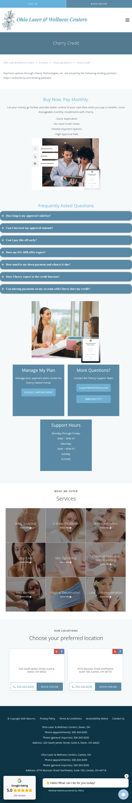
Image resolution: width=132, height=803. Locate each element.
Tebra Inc (30, 718)
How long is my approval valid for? (28, 215)
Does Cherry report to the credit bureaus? (33, 276)
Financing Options (62, 62)
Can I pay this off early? (21, 240)
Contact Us (118, 718)
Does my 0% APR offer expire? (26, 252)
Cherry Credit (83, 62)
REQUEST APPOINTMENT (38, 392)
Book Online (49, 686)
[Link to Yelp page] (56, 651)
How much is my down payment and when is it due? (38, 264)
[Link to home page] (61, 20)
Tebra (81, 790)
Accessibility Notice (97, 718)
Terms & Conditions (70, 718)
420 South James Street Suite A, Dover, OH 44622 (37, 670)
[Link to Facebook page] (61, 651)
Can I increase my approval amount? (29, 228)
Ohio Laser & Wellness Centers (19, 62)
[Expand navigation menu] (127, 20)
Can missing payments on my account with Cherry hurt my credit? (48, 288)
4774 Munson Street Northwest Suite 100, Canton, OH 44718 (95, 670)
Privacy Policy (47, 718)
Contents (44, 62)
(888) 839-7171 (93, 399)
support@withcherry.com (93, 387)
